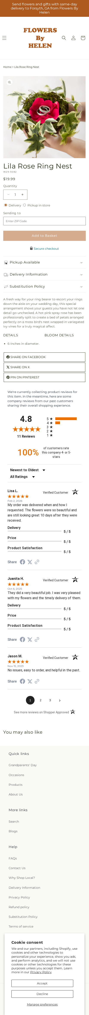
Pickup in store (38, 205)
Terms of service (21, 926)
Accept (42, 983)
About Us (16, 794)
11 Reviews (30, 436)
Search (14, 821)
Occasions (16, 775)
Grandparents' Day (23, 765)
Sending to (18, 213)
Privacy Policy (41, 972)
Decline (42, 994)
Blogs (13, 831)
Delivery (15, 205)
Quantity (10, 186)
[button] (64, 38)
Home (7, 67)
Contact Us (17, 868)
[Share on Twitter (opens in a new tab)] (29, 562)
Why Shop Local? (22, 878)
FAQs (13, 858)
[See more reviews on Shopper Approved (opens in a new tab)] (37, 562)
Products (15, 785)
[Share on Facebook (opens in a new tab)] (22, 562)
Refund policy (19, 907)
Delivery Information (24, 888)
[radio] (64, 418)
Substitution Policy (23, 917)
